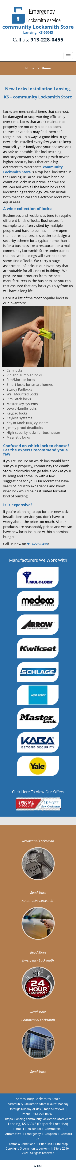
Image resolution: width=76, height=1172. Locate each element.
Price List (45, 1144)
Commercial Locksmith (38, 1020)
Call (39, 1166)
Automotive (13, 1134)
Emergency (33, 1134)
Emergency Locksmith (38, 960)
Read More (38, 892)
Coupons (51, 1134)
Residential (33, 1129)
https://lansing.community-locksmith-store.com (38, 1119)
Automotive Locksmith (38, 900)
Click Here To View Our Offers (38, 791)
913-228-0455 (46, 39)
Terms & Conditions (21, 1144)
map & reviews (54, 1109)
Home (29, 68)
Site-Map (61, 1144)
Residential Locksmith (38, 841)
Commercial (53, 1129)
